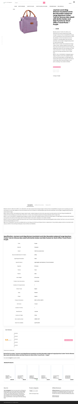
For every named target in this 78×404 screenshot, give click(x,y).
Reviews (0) (48, 205)
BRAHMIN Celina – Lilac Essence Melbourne (8, 377)
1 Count (35, 304)
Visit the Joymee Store (39, 251)
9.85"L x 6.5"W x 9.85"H (38, 300)
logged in (11, 357)
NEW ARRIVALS (61, 6)
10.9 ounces (36, 277)
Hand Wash (36, 281)
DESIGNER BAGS (53, 6)
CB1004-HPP (37, 319)
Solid (35, 273)
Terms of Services (55, 396)
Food (35, 270)
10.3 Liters (36, 266)
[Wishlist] (70, 2)
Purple (58, 75)
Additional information (39, 205)
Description (30, 205)
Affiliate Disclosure (55, 395)
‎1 (34, 285)
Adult (35, 258)
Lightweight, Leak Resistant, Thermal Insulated (44, 262)
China (35, 315)
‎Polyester (36, 247)
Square (35, 296)
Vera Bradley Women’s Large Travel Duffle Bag (20, 377)
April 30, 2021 (37, 322)
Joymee (36, 311)
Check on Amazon (57, 67)
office (35, 254)
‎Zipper (35, 288)
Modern (36, 292)
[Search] (44, 3)
